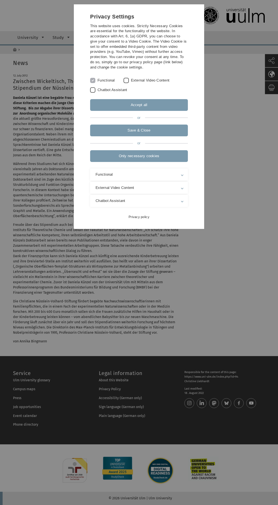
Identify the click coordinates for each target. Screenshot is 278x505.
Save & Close (138, 130)
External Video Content (150, 80)
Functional (106, 80)
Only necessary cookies (139, 156)
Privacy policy (139, 217)
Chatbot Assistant (112, 90)
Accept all (139, 105)
